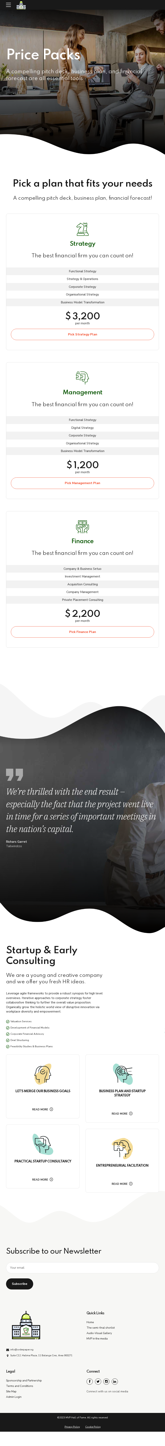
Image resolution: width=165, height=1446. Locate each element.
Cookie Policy (93, 1426)
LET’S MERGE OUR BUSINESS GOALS (42, 1091)
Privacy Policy (72, 1426)
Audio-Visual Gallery (99, 1333)
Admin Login (14, 1397)
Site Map (11, 1391)
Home (90, 1322)
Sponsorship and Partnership (24, 1380)
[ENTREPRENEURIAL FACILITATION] (122, 1148)
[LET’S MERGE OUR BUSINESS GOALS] (42, 1074)
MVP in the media (97, 1339)
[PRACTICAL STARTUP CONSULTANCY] (42, 1144)
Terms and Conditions (19, 1386)
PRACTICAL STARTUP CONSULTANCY (42, 1161)
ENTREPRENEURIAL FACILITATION (122, 1165)
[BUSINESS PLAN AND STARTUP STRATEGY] (122, 1074)
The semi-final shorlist (101, 1328)
